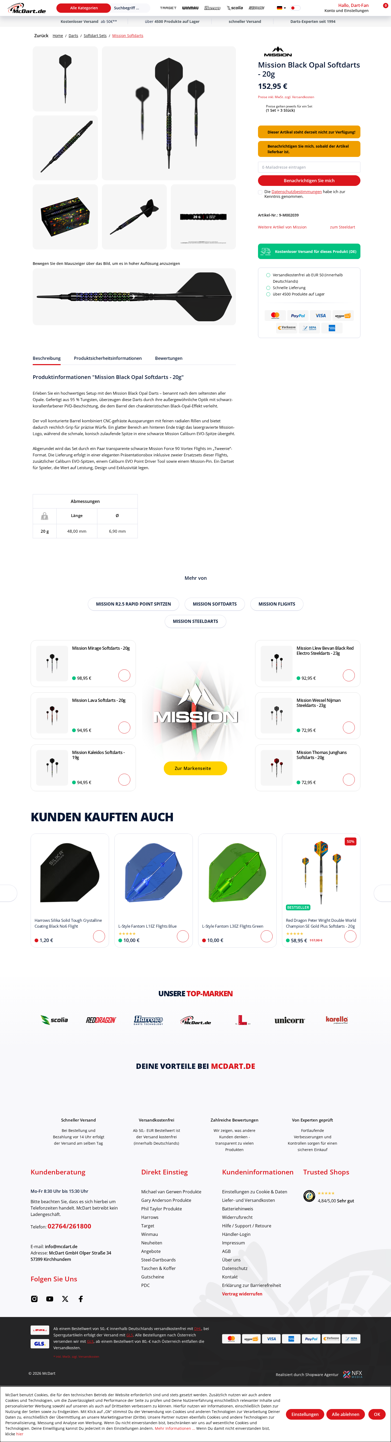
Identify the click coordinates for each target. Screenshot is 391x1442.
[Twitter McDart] (65, 1300)
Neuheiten (151, 1242)
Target (147, 1225)
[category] (168, 8)
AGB (226, 1251)
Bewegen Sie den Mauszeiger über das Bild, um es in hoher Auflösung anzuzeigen (106, 263)
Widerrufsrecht (237, 1217)
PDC (145, 1285)
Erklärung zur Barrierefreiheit (251, 1285)
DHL (197, 1328)
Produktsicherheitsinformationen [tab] (108, 358)
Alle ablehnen (345, 1414)
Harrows (150, 1217)
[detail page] (99, 936)
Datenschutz (235, 1268)
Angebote (151, 1251)
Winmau (149, 1234)
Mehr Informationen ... (175, 1428)
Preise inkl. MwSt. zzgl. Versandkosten (286, 97)
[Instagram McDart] (34, 1300)
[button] (350, 8)
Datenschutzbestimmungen (297, 191)
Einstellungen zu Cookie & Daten (254, 1191)
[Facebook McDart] (80, 1300)
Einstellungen (305, 1414)
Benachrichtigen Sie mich (309, 181)
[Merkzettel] (308, 8)
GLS (129, 1334)
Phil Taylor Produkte (161, 1208)
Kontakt (230, 1277)
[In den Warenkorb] (124, 675)
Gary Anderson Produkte (166, 1200)
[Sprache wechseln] (281, 8)
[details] (278, 51)
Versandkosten (88, 1356)
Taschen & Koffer (158, 1268)
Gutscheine (152, 1277)
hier (19, 1433)
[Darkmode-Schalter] (295, 8)
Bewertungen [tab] (168, 358)
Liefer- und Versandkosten (248, 1200)
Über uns (231, 1259)
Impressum (233, 1242)
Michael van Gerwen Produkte (171, 1191)
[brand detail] (54, 1020)
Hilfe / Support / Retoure (246, 1225)
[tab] (47, 358)
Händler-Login (236, 1234)
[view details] (70, 890)
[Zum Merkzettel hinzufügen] (358, 52)
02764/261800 (69, 1226)
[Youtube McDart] (49, 1300)
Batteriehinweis (237, 1208)
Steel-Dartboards (158, 1259)
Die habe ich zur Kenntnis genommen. (304, 194)
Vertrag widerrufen (242, 1294)
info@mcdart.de (61, 1246)
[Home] (27, 8)
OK (377, 1414)
